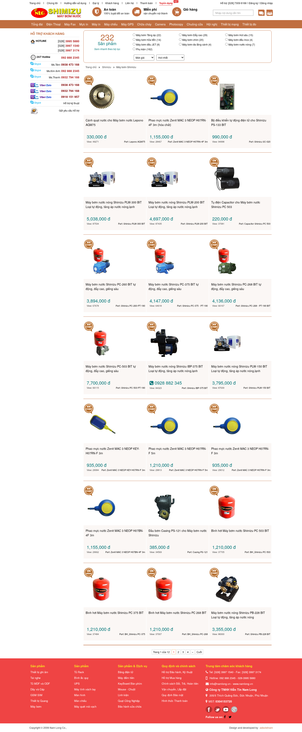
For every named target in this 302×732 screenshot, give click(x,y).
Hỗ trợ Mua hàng (171, 678)
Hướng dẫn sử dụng (75, 3)
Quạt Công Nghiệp (129, 701)
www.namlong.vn (243, 684)
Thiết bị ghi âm (39, 672)
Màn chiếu (80, 701)
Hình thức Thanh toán (175, 701)
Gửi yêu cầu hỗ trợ (69, 110)
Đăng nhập (266, 3)
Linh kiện (123, 695)
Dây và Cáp (37, 689)
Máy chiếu (111, 24)
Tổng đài (37, 24)
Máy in (96, 24)
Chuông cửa (195, 24)
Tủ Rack (79, 672)
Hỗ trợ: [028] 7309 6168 (233, 3)
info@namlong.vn (220, 684)
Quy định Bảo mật (172, 695)
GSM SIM (36, 695)
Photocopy (176, 24)
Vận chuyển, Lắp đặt (174, 689)
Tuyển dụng (166, 3)
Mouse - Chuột (126, 689)
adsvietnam (266, 727)
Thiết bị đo (249, 24)
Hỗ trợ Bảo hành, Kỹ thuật (177, 672)
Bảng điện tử (125, 672)
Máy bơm (35, 706)
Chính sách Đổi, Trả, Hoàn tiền (180, 683)
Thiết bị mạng (230, 24)
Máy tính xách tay (85, 689)
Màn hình (79, 695)
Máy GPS (127, 24)
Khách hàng (112, 3)
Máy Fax (70, 24)
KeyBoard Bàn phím (130, 683)
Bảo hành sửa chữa (129, 706)
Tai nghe (35, 678)
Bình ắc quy (81, 678)
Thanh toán (146, 3)
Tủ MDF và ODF (40, 683)
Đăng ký (253, 3)
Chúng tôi (52, 3)
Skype (37, 63)
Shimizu (106, 67)
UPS (77, 683)
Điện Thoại (53, 24)
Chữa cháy (144, 24)
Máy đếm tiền (126, 678)
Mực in (83, 24)
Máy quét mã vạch (85, 706)
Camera (160, 24)
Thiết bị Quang (39, 701)
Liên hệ (129, 3)
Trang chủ (34, 3)
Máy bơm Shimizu (126, 67)
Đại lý (96, 3)
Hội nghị (211, 24)
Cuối (199, 652)
